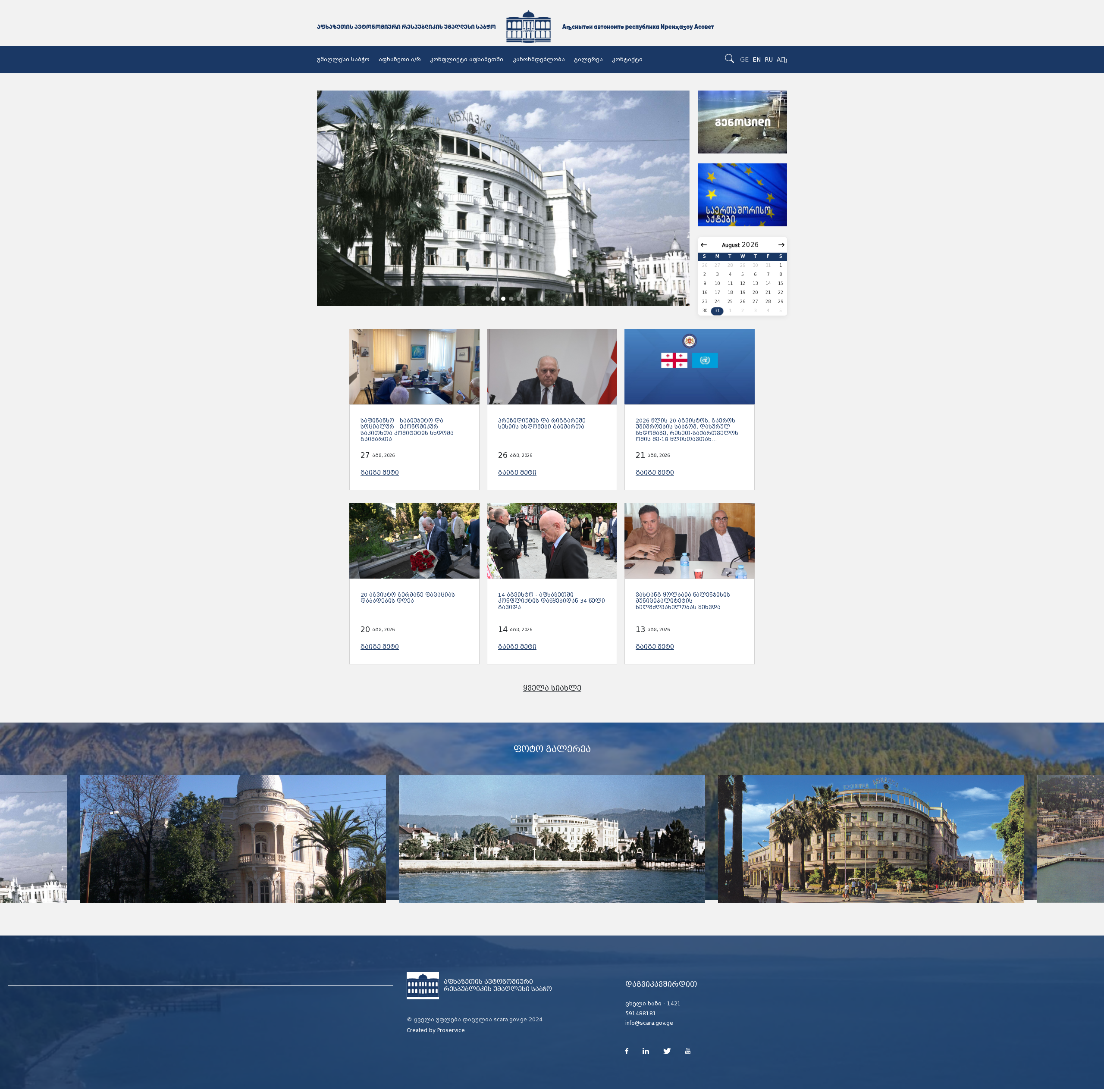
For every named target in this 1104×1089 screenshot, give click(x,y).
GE (744, 59)
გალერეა (588, 59)
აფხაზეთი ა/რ (400, 59)
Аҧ (782, 59)
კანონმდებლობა (539, 59)
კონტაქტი (627, 59)
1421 (674, 1004)
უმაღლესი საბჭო (343, 59)
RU (769, 59)
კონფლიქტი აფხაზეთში (466, 59)
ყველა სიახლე (552, 688)
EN (757, 59)
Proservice (451, 1030)
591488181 (640, 1014)
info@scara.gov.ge (649, 1023)
